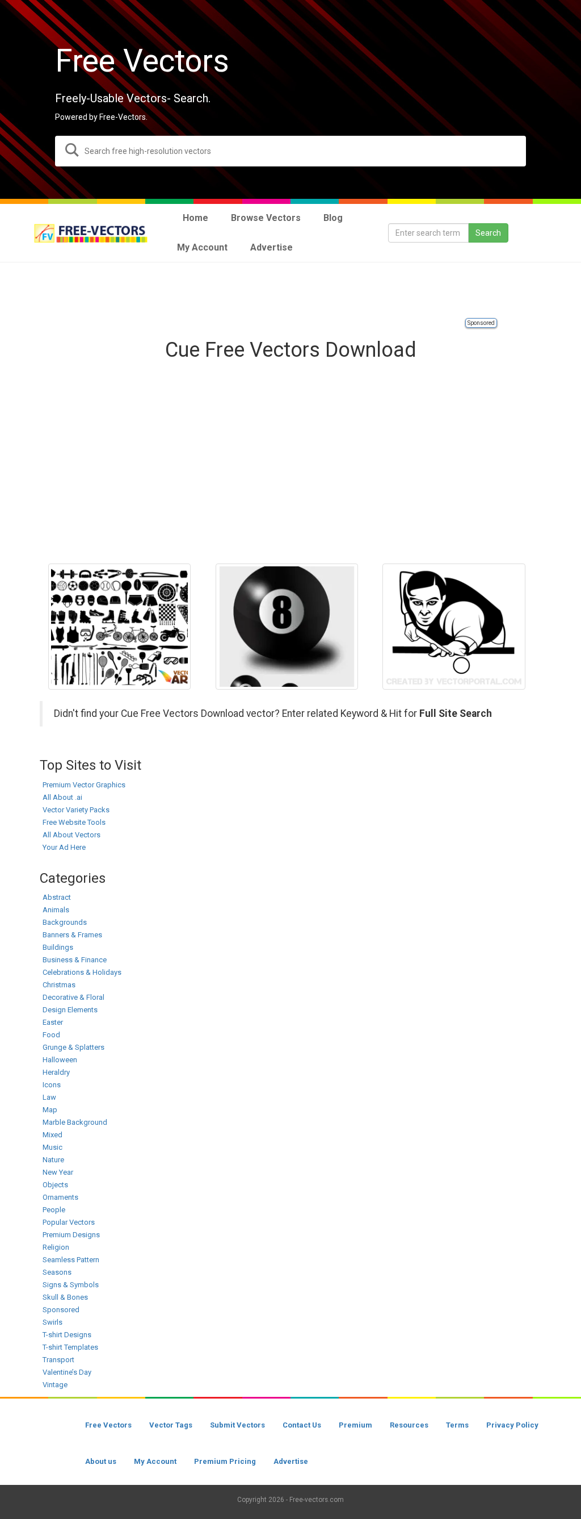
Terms (457, 1425)
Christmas (59, 984)
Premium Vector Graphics (84, 785)
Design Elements (70, 1009)
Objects (55, 1184)
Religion (56, 1247)
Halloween (60, 1059)
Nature (53, 1159)
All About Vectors (71, 835)
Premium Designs (71, 1234)
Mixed (52, 1134)
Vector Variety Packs (76, 810)
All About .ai (62, 797)
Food (51, 1034)
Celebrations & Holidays (82, 972)
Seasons (57, 1272)
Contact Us (302, 1425)
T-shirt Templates (70, 1347)
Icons (52, 1084)
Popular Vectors (69, 1222)
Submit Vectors (237, 1425)
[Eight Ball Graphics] (287, 627)
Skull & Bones (65, 1297)
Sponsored (481, 323)
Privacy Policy (512, 1425)
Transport (58, 1359)
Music (52, 1147)
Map (50, 1109)
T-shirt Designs (67, 1334)
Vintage (55, 1384)
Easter (53, 1022)
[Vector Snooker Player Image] (453, 627)
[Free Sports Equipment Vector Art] (119, 627)
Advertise (290, 1461)
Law (49, 1097)
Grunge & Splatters (73, 1047)
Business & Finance (75, 959)
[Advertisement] (290, 290)
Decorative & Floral (73, 997)
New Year (58, 1172)
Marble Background (75, 1122)
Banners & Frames (72, 934)
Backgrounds (65, 922)
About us (100, 1461)
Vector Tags (170, 1425)
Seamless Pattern (71, 1259)
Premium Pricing (225, 1461)
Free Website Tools (74, 822)
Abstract (57, 897)
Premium (355, 1425)
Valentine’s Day (67, 1372)
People (54, 1209)
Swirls (52, 1322)
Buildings (58, 947)
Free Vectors (108, 1425)
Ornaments (60, 1197)
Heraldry (56, 1072)
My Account (155, 1461)
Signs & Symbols (71, 1284)
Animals (56, 909)
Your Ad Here (64, 847)
